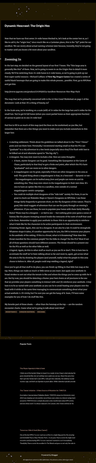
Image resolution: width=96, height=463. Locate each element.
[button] (6, 31)
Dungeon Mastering (27, 312)
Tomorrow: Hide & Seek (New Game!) (33, 430)
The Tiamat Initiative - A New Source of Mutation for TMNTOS (43, 390)
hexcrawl (41, 312)
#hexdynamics (11, 312)
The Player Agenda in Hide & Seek (32, 368)
